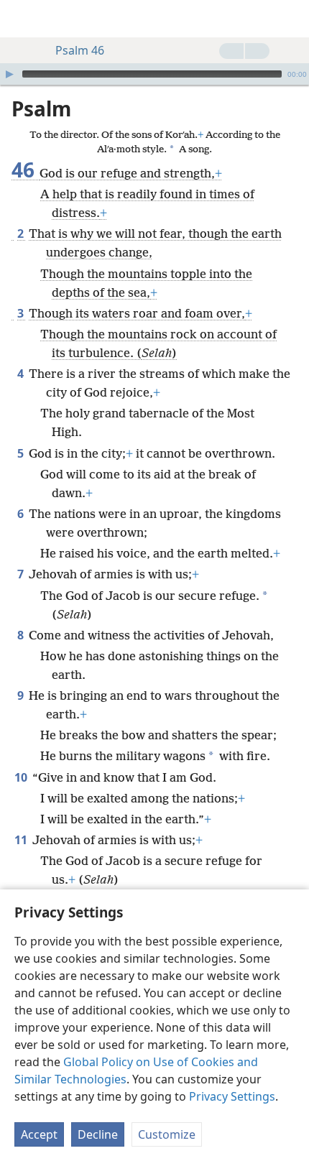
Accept (39, 1134)
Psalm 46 (79, 50)
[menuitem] (21, 18)
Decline (98, 1134)
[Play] (9, 74)
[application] (154, 74)
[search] (291, 18)
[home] (21, 18)
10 (21, 777)
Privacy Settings (232, 1096)
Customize (166, 1134)
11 (21, 840)
